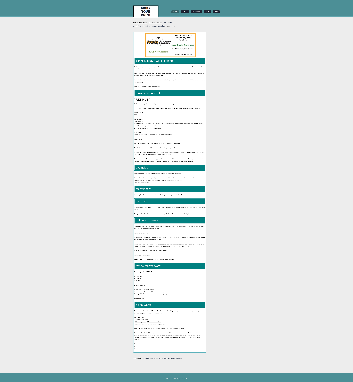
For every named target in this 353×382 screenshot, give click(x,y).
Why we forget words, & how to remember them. (148, 322)
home (175, 12)
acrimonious (138, 246)
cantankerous (146, 255)
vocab (185, 12)
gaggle (173, 80)
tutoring (196, 12)
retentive (160, 75)
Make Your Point (140, 22)
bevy (168, 80)
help (216, 12)
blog (207, 12)
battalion (184, 80)
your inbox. (170, 26)
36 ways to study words (141, 319)
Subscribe (137, 358)
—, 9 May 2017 (143, 182)
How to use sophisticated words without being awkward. (150, 324)
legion (177, 80)
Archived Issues (155, 22)
